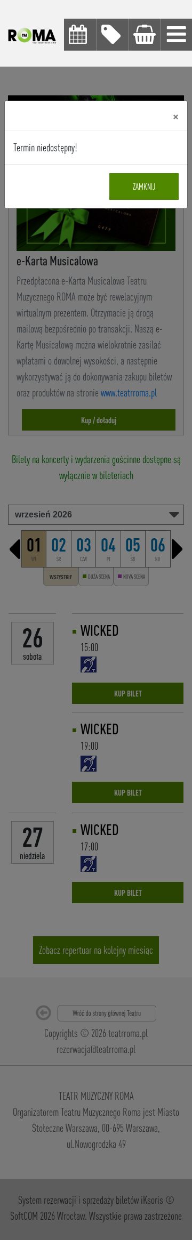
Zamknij (144, 186)
